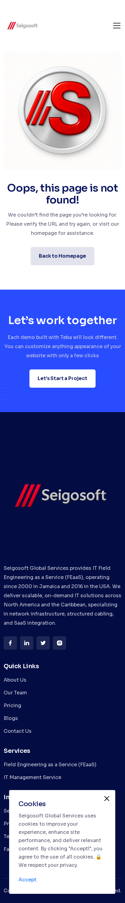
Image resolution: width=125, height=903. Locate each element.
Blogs (11, 718)
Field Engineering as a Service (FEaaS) (50, 764)
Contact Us (18, 731)
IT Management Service (32, 777)
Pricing (12, 705)
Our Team (15, 693)
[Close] (106, 798)
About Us (15, 680)
